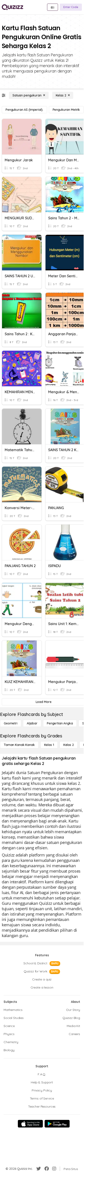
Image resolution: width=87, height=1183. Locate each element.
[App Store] (30, 1123)
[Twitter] (38, 1168)
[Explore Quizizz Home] (12, 7)
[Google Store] (57, 1123)
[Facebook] (46, 1168)
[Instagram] (54, 1168)
